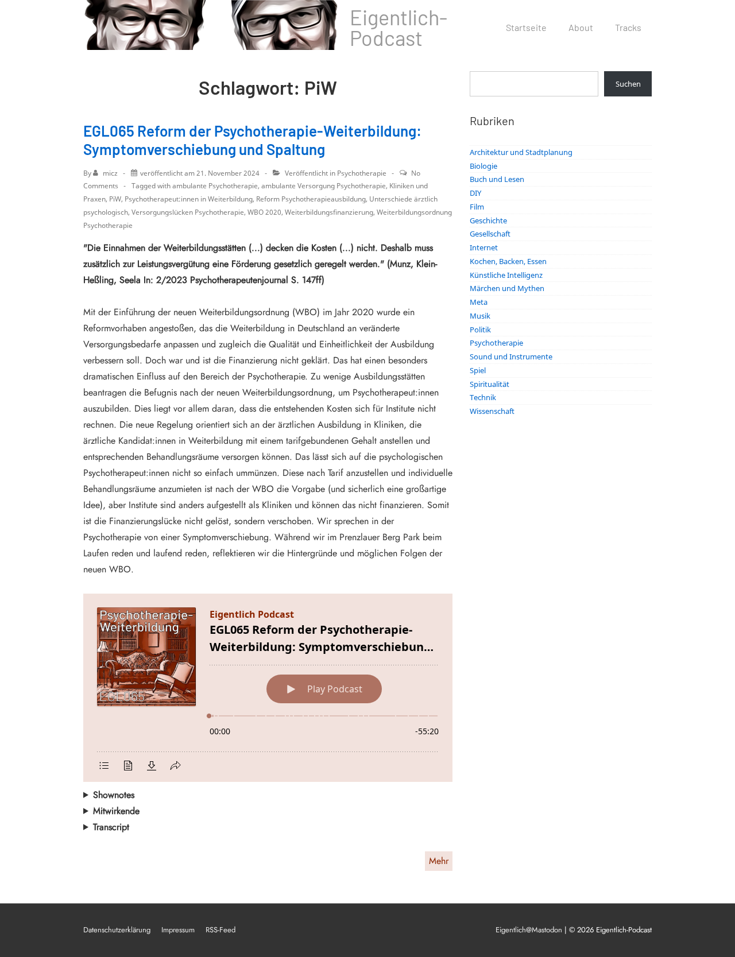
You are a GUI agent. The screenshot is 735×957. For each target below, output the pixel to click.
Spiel (478, 370)
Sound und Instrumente (511, 356)
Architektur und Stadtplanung (521, 152)
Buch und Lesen (497, 179)
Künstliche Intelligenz (506, 275)
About (580, 27)
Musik (480, 316)
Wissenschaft (492, 411)
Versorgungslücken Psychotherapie (187, 212)
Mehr (438, 860)
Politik (480, 329)
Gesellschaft (490, 233)
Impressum (178, 929)
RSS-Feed (220, 929)
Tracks (628, 27)
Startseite (526, 27)
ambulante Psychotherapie (215, 186)
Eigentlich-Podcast (398, 27)
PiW (115, 199)
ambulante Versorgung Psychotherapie (323, 186)
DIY (475, 193)
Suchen (628, 84)
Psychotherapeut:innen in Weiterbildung (189, 199)
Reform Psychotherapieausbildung (311, 199)
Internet (484, 247)
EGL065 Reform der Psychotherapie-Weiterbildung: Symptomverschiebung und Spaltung (252, 140)
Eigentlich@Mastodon (529, 929)
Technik (483, 397)
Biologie (483, 166)
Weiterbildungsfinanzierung (329, 212)
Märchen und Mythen (507, 288)
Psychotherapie (361, 173)
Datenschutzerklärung (116, 929)
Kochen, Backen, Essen (508, 261)
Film (477, 207)
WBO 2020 (264, 212)
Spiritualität (489, 384)
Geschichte (488, 220)
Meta (479, 302)
